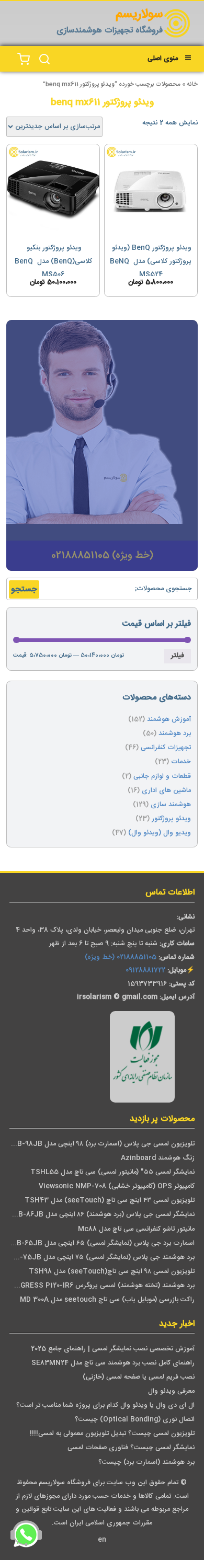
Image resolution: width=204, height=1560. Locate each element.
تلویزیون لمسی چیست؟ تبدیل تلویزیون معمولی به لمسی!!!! (112, 1433)
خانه (192, 84)
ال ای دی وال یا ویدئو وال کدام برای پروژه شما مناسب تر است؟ (105, 1405)
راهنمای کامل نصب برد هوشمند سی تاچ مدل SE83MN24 (113, 1363)
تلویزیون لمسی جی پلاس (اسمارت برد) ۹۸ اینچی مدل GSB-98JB (101, 1144)
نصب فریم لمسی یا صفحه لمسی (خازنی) (139, 1377)
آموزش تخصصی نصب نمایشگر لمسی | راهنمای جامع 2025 (113, 1349)
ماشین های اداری (166, 790)
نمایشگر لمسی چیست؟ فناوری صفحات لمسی (131, 1447)
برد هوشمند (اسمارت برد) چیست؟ (146, 1462)
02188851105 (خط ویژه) (120, 957)
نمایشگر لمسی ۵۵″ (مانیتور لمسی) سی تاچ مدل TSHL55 (112, 1172)
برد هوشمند (174, 733)
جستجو (24, 589)
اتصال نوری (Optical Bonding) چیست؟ (135, 1419)
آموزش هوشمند (169, 719)
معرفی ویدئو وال (171, 1391)
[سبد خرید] (23, 59)
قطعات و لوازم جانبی (162, 776)
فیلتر (177, 655)
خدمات (181, 761)
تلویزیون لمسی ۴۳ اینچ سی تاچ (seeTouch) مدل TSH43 (110, 1200)
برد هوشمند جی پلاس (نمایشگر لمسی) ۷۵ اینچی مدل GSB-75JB (100, 1257)
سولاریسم (139, 14)
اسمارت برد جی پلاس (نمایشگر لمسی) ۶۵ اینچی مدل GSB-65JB (101, 1243)
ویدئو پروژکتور (171, 818)
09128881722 (145, 970)
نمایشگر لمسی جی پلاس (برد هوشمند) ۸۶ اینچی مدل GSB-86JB (102, 1214)
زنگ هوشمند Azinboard (158, 1158)
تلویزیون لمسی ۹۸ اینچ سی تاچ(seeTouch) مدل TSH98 (112, 1271)
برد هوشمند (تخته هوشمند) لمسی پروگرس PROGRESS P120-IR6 (100, 1285)
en (102, 1539)
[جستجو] (44, 59)
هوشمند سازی (171, 804)
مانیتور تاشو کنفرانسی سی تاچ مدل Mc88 (136, 1229)
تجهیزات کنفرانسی (166, 747)
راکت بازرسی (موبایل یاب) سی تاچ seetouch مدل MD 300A (107, 1299)
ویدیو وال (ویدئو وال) (159, 833)
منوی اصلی (163, 58)
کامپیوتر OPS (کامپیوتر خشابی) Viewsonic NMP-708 (117, 1186)
